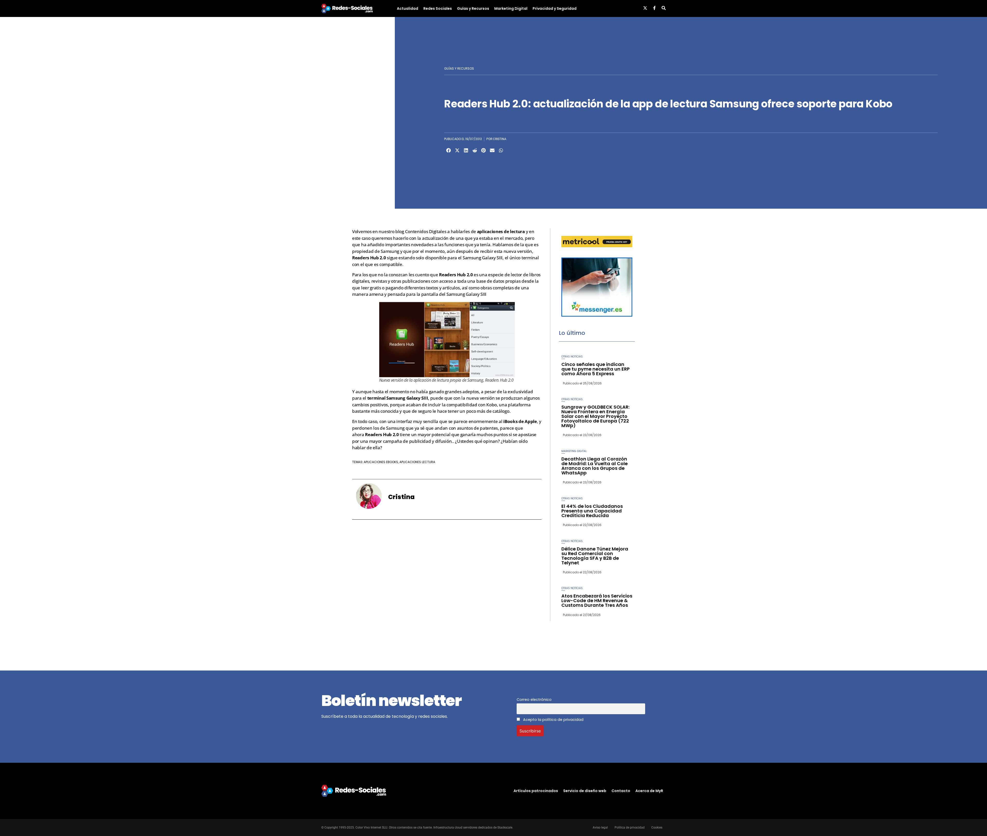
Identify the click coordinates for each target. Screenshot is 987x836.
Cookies (656, 827)
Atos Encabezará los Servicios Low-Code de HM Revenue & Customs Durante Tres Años (596, 600)
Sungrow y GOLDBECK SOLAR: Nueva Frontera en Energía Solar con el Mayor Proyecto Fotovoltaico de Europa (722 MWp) (595, 416)
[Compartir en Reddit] (474, 150)
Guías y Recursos (473, 8)
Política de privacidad (630, 827)
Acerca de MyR (649, 790)
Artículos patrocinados (536, 790)
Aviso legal (600, 827)
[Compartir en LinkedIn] (466, 150)
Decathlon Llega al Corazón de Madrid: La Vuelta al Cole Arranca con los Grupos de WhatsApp (594, 466)
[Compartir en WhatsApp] (501, 150)
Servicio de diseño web (584, 790)
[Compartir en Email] (492, 150)
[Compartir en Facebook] (448, 150)
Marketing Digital (510, 8)
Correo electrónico (534, 699)
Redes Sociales (437, 8)
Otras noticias (572, 357)
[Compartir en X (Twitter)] (457, 150)
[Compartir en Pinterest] (483, 150)
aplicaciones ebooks (381, 462)
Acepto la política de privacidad (552, 719)
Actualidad (407, 8)
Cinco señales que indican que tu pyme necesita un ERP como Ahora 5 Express (595, 369)
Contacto (620, 790)
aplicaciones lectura (417, 462)
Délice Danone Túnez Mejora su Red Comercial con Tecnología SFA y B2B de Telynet (594, 556)
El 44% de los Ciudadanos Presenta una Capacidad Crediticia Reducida (592, 511)
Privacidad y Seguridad (555, 8)
